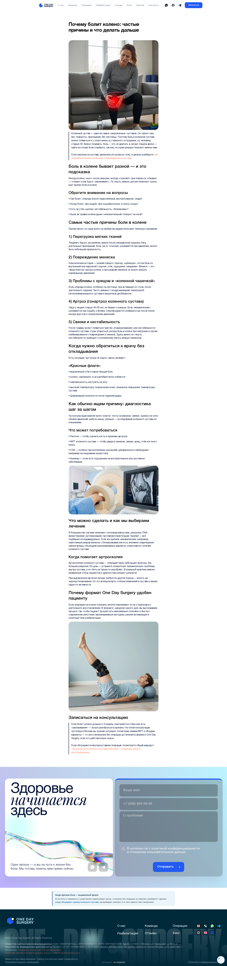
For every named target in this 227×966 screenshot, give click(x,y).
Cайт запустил (107, 962)
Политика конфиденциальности (205, 962)
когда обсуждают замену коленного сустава (77, 902)
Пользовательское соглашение (22, 962)
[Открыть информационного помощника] (221, 960)
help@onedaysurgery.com (66, 953)
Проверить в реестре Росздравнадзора (39, 950)
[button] (193, 5)
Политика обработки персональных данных (28, 953)
